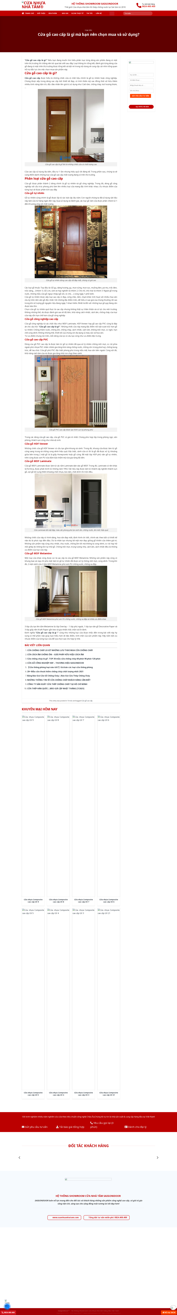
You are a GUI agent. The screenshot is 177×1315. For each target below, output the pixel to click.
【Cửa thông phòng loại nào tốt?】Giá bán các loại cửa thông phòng (60, 667)
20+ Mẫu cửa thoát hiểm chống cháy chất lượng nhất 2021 (55, 671)
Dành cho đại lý (137, 1127)
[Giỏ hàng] (112, 13)
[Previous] (19, 1157)
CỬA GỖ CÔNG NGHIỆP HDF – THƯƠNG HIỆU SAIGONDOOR (55, 663)
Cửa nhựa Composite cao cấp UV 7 (83, 900)
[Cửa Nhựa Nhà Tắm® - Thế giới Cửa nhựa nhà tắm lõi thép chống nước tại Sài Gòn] (37, 5)
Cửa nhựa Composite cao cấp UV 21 (108, 1094)
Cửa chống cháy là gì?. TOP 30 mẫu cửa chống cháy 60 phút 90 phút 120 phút (63, 658)
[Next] (157, 1157)
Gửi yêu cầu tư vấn (36, 1127)
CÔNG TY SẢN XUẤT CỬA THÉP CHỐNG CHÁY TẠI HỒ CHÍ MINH (57, 684)
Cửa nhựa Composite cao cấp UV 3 (83, 1094)
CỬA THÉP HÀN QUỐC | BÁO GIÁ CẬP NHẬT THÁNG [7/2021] (55, 688)
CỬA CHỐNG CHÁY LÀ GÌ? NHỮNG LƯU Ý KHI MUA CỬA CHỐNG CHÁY (60, 650)
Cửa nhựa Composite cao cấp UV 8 (58, 900)
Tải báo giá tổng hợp (71, 1127)
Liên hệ (99, 13)
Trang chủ (29, 13)
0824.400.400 (9, 1312)
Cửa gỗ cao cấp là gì (49, 326)
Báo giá (65, 13)
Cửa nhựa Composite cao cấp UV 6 (108, 900)
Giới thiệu (41, 13)
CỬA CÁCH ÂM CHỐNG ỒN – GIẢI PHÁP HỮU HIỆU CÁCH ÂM (55, 654)
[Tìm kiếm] (151, 13)
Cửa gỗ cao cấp (87, 701)
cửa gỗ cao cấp (56, 174)
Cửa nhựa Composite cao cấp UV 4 (58, 1094)
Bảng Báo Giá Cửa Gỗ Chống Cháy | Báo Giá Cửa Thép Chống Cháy (58, 675)
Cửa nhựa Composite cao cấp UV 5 (33, 1094)
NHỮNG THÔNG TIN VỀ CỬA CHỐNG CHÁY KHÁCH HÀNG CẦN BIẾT (59, 680)
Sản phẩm (52, 13)
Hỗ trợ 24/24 (169, 1312)
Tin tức (89, 13)
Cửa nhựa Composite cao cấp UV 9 (33, 900)
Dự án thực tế (77, 13)
